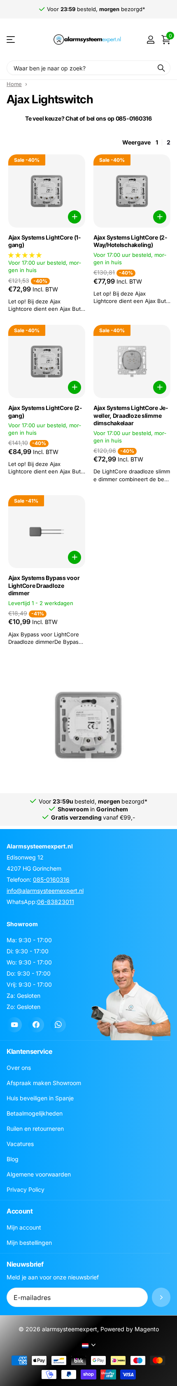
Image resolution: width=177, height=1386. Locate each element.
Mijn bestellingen (29, 1242)
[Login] (150, 39)
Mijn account (24, 1227)
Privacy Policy (25, 1189)
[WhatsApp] (58, 1024)
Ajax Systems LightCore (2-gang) (45, 411)
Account (20, 1211)
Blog (13, 1158)
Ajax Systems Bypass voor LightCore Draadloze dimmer (43, 585)
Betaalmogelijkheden (35, 1113)
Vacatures (20, 1143)
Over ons (19, 1067)
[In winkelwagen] (74, 217)
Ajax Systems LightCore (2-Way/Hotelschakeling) (130, 241)
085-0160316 (51, 879)
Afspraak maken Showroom (44, 1082)
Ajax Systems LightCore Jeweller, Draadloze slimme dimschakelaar (130, 415)
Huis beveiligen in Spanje (40, 1098)
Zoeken (161, 68)
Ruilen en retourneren (35, 1128)
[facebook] (36, 1024)
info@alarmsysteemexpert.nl (45, 890)
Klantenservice (29, 1051)
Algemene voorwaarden (39, 1174)
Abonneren (161, 1297)
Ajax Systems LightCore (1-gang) (44, 241)
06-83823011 (55, 901)
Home (14, 84)
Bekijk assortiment (11, 39)
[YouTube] (14, 1024)
